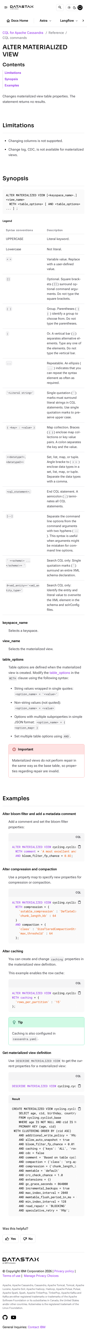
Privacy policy (64, 1271)
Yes (10, 1239)
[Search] (60, 7)
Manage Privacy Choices (41, 1276)
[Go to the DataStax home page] (21, 1260)
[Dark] (74, 7)
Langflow (69, 21)
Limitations (13, 73)
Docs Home (17, 21)
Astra (46, 21)
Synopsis (11, 79)
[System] (80, 7)
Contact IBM (36, 1327)
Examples (12, 85)
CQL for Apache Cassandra (23, 33)
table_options (60, 673)
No (28, 1239)
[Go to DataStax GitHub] (5, 1317)
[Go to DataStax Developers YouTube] (13, 1317)
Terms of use (11, 1276)
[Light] (69, 7)
